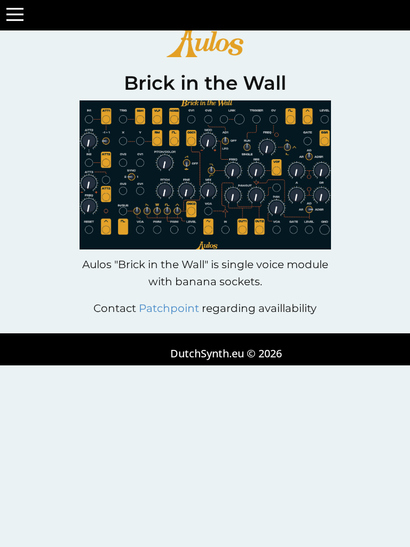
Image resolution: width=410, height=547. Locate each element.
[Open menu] (14, 14)
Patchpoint (169, 308)
